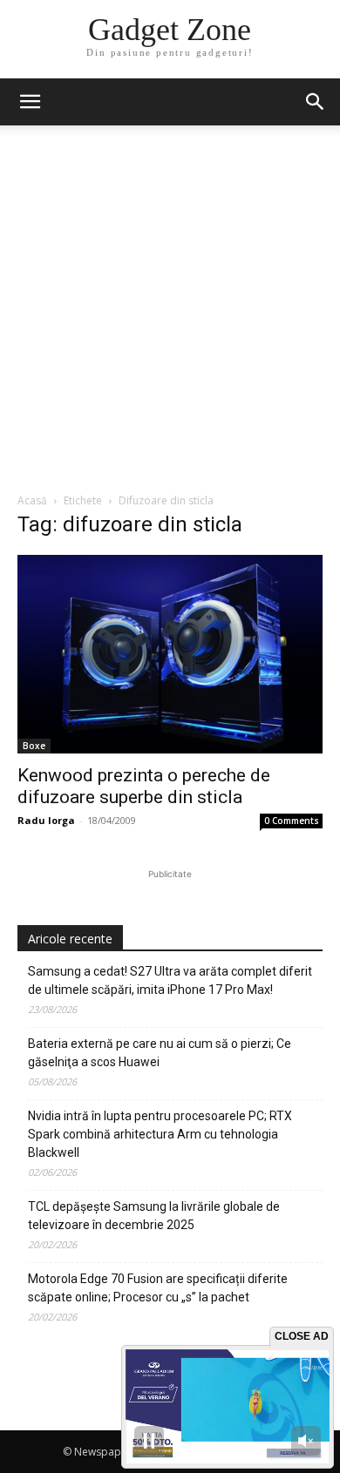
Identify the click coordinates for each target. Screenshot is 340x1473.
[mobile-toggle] (30, 101)
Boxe (34, 746)
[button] (315, 101)
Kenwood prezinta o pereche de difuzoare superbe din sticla (143, 786)
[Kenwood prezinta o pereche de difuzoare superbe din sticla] (170, 654)
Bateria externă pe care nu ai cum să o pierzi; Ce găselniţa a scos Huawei (159, 1053)
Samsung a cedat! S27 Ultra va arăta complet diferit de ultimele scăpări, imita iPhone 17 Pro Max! (170, 980)
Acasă (32, 500)
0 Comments (291, 820)
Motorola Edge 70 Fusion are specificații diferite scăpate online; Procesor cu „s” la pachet (158, 1288)
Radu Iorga (46, 820)
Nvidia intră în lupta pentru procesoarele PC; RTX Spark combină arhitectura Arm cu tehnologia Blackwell (160, 1134)
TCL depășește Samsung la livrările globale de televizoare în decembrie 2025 (154, 1215)
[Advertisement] (170, 313)
